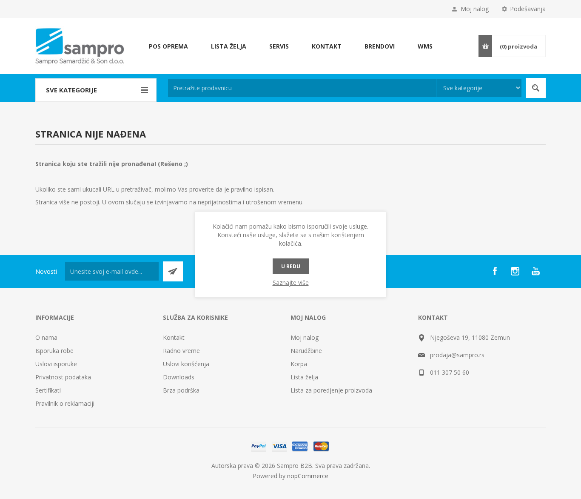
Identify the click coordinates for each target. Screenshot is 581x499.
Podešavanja (528, 9)
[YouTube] (535, 271)
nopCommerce (307, 476)
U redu (290, 266)
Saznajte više (291, 282)
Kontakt (174, 337)
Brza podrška (181, 390)
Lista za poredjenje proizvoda (331, 390)
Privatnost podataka (63, 377)
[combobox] (302, 88)
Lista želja (304, 377)
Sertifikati (48, 390)
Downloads (178, 377)
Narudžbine (306, 351)
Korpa (298, 364)
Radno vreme (181, 351)
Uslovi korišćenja (186, 364)
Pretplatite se (173, 271)
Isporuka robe (54, 351)
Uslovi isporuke (56, 364)
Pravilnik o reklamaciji (64, 403)
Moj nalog (475, 9)
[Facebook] (494, 271)
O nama (46, 337)
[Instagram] (515, 271)
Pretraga (536, 88)
